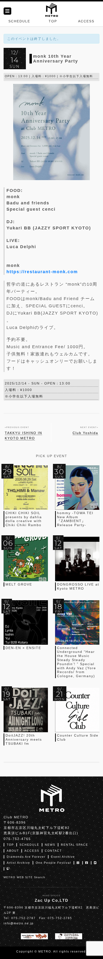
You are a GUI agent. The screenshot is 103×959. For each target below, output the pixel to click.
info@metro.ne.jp (19, 923)
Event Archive (63, 856)
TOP (53, 21)
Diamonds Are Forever (26, 856)
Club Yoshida (85, 433)
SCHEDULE (19, 21)
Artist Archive (18, 862)
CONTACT (53, 850)
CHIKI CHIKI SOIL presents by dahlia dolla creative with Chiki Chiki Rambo (24, 519)
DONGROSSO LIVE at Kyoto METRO (78, 586)
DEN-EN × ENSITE (23, 648)
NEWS (50, 844)
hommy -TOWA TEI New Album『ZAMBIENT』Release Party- (75, 519)
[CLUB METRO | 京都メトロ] (51, 9)
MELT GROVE (19, 584)
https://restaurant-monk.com (42, 271)
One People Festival (53, 862)
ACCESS (86, 21)
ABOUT (13, 850)
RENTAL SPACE (74, 844)
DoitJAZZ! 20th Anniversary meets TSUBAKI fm (24, 739)
